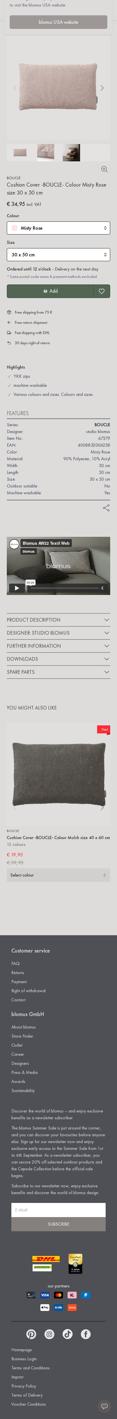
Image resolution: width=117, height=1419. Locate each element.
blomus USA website (58, 22)
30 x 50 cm (23, 254)
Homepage (21, 1350)
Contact (18, 1000)
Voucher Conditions (28, 1404)
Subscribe (58, 1224)
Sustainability (23, 1090)
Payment (19, 982)
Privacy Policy (23, 1386)
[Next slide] (102, 88)
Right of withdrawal (28, 991)
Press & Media (24, 1072)
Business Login (24, 1359)
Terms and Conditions (30, 1368)
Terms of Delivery (27, 1395)
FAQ (15, 963)
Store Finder (22, 1036)
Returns (17, 972)
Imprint (17, 1377)
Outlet (16, 1045)
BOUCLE (13, 177)
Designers (20, 1063)
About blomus (23, 1027)
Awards (18, 1081)
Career (17, 1054)
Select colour (22, 875)
